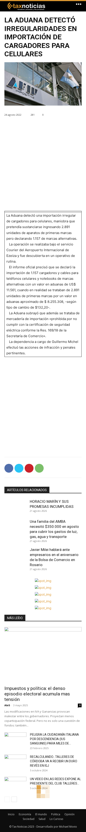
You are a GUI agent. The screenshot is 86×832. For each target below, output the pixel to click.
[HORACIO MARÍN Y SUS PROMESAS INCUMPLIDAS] (16, 507)
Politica (55, 814)
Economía (25, 814)
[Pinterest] (29, 468)
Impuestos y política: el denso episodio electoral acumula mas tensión (37, 694)
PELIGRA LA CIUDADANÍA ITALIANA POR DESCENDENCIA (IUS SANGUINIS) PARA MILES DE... (54, 739)
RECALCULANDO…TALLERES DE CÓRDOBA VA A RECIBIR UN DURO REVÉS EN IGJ (53, 761)
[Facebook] (8, 468)
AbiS (7, 705)
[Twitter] (19, 468)
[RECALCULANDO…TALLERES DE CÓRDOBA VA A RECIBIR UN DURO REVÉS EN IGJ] (15, 762)
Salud (42, 819)
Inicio (11, 814)
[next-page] (14, 799)
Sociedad (28, 819)
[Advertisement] (43, 168)
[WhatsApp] (39, 468)
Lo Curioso (56, 819)
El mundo (41, 814)
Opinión (69, 814)
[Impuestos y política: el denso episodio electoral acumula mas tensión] (43, 655)
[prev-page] (7, 799)
